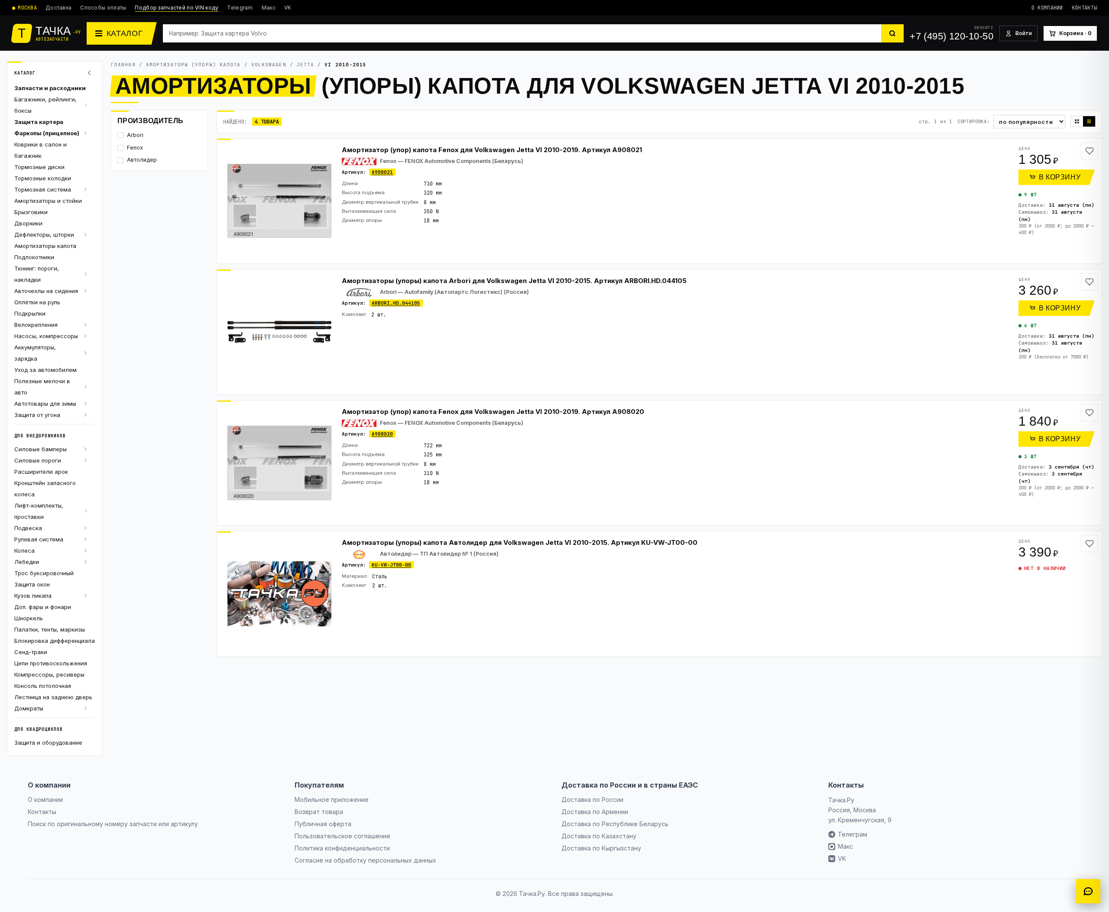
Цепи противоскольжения (50, 663)
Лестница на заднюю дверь (53, 697)
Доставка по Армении (594, 811)
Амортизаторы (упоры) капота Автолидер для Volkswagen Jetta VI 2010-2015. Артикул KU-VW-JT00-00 (519, 542)
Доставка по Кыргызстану (601, 848)
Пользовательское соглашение (342, 836)
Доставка (58, 7)
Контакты (1084, 7)
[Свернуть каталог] (90, 72)
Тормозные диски (39, 166)
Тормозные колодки (42, 178)
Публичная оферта (323, 823)
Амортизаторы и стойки (48, 200)
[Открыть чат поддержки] (1088, 891)
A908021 (382, 172)
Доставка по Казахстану (598, 836)
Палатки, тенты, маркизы (49, 629)
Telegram (240, 7)
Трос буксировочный (44, 573)
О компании (1047, 7)
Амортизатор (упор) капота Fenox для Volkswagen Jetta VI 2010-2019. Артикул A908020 (493, 411)
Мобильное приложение (332, 799)
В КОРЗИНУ (1060, 177)
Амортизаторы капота (45, 245)
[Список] (1089, 121)
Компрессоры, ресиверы (49, 674)
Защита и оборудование (48, 742)
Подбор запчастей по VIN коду (176, 7)
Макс (269, 7)
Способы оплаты (103, 7)
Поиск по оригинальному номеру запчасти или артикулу (113, 823)
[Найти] (892, 33)
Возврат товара (319, 811)
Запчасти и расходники (50, 88)
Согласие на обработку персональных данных (365, 860)
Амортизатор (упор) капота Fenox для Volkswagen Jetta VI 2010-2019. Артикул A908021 (492, 150)
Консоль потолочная (42, 685)
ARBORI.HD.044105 (396, 303)
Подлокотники (34, 257)
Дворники (28, 223)
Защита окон (32, 584)
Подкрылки (29, 313)
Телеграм (852, 834)
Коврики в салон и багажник (40, 150)
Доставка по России (592, 799)
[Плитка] (1077, 121)
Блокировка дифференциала (54, 640)
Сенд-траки (30, 651)
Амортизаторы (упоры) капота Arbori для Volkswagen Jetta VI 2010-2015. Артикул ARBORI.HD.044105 (514, 281)
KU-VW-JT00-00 (391, 565)
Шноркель (28, 618)
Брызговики (31, 211)
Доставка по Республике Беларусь (614, 823)
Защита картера (38, 121)
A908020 (382, 434)
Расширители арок (41, 471)
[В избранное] (1089, 151)
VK (288, 7)
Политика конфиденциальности (342, 848)
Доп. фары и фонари (42, 606)
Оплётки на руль (37, 302)
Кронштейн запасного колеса (45, 488)
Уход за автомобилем (45, 369)
